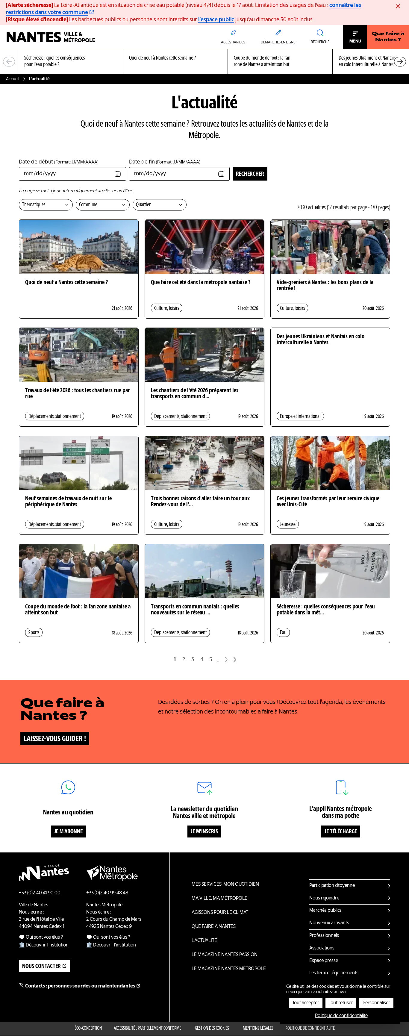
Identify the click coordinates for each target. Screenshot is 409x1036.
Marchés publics (325, 910)
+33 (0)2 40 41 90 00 (39, 893)
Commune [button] (88, 204)
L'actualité (204, 940)
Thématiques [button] (33, 204)
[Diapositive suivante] (400, 61)
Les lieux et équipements (333, 973)
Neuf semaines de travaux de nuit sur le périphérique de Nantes (68, 502)
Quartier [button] (143, 204)
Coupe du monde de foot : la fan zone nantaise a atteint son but (78, 610)
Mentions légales (258, 1028)
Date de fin (164, 162)
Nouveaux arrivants (329, 923)
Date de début (59, 162)
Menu (355, 41)
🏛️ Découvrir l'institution (44, 945)
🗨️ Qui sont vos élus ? (41, 937)
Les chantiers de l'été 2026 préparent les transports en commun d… (194, 394)
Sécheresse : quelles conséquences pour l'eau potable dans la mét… (326, 610)
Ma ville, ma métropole (219, 898)
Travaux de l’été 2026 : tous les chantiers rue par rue (77, 394)
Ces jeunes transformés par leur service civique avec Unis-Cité (328, 502)
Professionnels (324, 935)
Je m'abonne (68, 832)
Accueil (12, 79)
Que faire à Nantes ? (388, 37)
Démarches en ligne (278, 42)
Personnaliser (376, 1003)
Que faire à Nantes (214, 926)
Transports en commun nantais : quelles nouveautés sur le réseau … (195, 610)
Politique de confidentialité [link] (341, 1016)
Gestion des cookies (212, 1028)
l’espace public (216, 19)
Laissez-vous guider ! (55, 739)
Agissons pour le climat (220, 912)
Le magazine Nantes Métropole (229, 969)
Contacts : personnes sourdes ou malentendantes (80, 986)
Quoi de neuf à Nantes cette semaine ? (66, 283)
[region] (204, 62)
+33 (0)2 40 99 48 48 (107, 893)
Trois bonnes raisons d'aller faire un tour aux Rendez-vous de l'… (200, 502)
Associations (321, 948)
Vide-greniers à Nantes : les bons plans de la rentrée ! (325, 286)
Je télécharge (341, 832)
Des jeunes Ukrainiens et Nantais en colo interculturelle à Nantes (320, 340)
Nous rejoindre (324, 898)
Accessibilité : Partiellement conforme (147, 1028)
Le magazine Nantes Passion (224, 954)
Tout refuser (341, 1003)
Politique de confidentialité (310, 1028)
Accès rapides (233, 42)
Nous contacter (41, 967)
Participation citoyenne (332, 885)
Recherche (320, 42)
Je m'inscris (204, 832)
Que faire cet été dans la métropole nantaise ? (200, 283)
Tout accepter (305, 1003)
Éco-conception (88, 1028)
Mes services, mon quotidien (225, 884)
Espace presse (323, 960)
